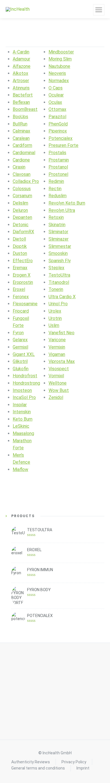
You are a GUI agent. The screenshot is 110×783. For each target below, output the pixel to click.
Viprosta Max (62, 361)
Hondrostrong (26, 383)
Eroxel (19, 289)
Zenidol (56, 397)
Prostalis (57, 152)
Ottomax (57, 109)
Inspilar (20, 404)
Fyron (18, 332)
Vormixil (56, 375)
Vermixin (57, 347)
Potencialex (60, 138)
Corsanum (22, 195)
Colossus (22, 188)
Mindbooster (61, 52)
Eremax (20, 267)
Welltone (58, 383)
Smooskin (58, 253)
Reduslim (58, 195)
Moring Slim (60, 59)
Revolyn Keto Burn (67, 203)
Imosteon (22, 390)
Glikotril (20, 361)
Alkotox (20, 73)
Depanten (22, 217)
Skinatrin (57, 224)
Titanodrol (59, 282)
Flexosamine (25, 303)
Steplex (56, 267)
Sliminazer (59, 239)
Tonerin (56, 289)
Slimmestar (60, 246)
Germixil (20, 347)
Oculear (56, 95)
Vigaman (57, 354)
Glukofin (20, 368)
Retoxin (56, 217)
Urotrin (55, 318)
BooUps (20, 116)
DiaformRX (23, 231)
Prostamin (59, 160)
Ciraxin (19, 167)
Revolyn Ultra (62, 210)
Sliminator (58, 231)
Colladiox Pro (26, 181)
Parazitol (57, 116)
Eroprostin (23, 282)
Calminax (21, 131)
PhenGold (58, 124)
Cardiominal (24, 152)
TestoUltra (59, 275)
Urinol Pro (58, 303)
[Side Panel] (98, 9)
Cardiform (22, 145)
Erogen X (21, 275)
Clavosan (21, 174)
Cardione (21, 160)
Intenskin (22, 411)
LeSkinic (21, 426)
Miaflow (20, 469)
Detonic (20, 224)
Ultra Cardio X (62, 296)
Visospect (59, 368)
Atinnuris (21, 88)
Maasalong (23, 433)
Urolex (55, 311)
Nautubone (59, 66)
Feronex (21, 296)
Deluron (20, 210)
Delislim (20, 203)
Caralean (21, 138)
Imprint (82, 768)
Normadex (59, 80)
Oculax (55, 102)
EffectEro (23, 260)
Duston (20, 253)
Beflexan (21, 102)
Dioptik (20, 246)
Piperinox (58, 131)
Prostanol (58, 167)
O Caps (56, 88)
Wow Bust (59, 390)
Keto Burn (22, 419)
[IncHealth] (18, 9)
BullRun (20, 124)
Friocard (21, 311)
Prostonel (58, 174)
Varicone (57, 339)
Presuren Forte (63, 145)
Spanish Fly (60, 260)
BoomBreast (25, 109)
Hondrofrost (25, 375)
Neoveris (57, 73)
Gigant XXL (24, 354)
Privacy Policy (73, 762)
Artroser (21, 80)
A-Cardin (21, 52)
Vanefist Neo (61, 332)
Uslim (54, 325)
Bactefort (23, 95)
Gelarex (20, 339)
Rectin (55, 188)
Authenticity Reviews (30, 762)
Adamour (21, 59)
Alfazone (21, 66)
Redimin (56, 181)
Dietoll (19, 239)
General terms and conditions (38, 768)
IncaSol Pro (24, 397)
